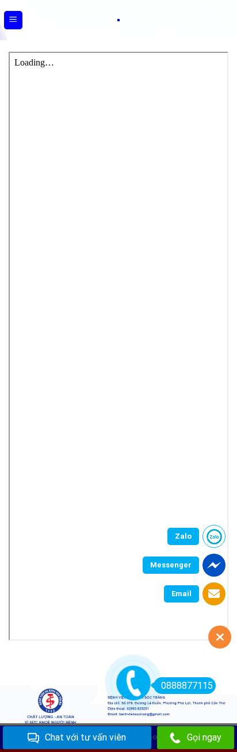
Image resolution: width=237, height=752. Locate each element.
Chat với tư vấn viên (85, 737)
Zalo (183, 536)
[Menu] (13, 20)
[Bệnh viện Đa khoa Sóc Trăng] (118, 20)
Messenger (171, 565)
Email (181, 593)
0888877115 (187, 685)
